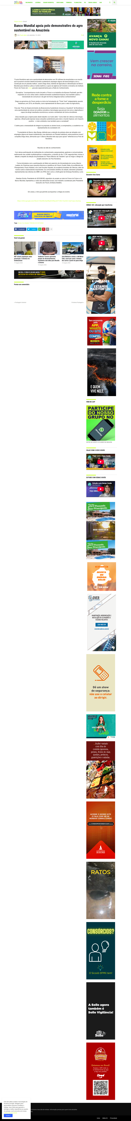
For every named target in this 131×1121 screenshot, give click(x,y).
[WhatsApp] (39, 229)
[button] (110, 2)
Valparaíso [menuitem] (29, 2)
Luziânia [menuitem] (37, 2)
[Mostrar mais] (51, 229)
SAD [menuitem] (100, 2)
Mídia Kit (105, 1118)
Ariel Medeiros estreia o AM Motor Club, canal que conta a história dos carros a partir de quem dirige (72, 259)
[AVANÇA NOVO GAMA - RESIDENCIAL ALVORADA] (101, 33)
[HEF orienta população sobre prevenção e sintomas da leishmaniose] (25, 248)
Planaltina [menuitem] (78, 2)
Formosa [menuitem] (69, 2)
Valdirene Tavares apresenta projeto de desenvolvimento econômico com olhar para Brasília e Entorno (48, 259)
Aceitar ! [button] (8, 1115)
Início (98, 1118)
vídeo (30, 88)
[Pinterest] (43, 229)
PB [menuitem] (85, 2)
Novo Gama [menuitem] (60, 2)
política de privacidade (10, 1113)
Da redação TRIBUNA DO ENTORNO (33, 223)
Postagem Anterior (20, 302)
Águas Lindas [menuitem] (92, 2)
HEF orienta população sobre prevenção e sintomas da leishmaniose (23, 259)
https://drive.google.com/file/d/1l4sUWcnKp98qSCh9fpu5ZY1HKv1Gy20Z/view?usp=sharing (49, 201)
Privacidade (113, 1118)
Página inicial (18, 21)
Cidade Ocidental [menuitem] (48, 2)
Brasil (25, 21)
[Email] (47, 229)
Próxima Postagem (77, 302)
